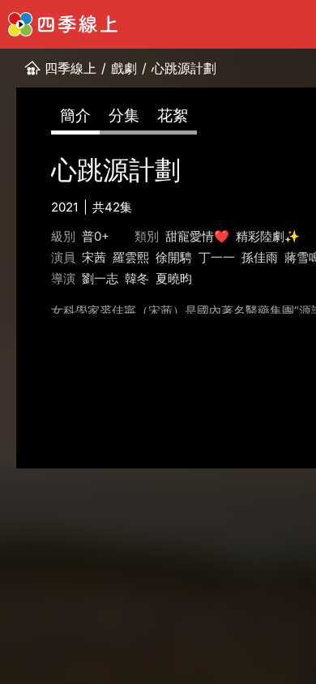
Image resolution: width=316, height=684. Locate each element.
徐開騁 (174, 257)
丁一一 (217, 257)
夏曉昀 (174, 278)
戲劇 (124, 68)
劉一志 (100, 278)
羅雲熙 (131, 257)
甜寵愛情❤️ (197, 236)
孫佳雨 (259, 257)
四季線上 (70, 68)
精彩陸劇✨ (268, 236)
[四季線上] (62, 24)
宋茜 (94, 257)
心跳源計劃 (184, 68)
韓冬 (137, 278)
